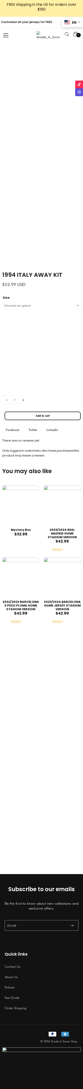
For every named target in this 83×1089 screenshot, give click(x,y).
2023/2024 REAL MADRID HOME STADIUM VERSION (62, 533)
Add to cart (43, 415)
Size (6, 298)
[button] (12, 430)
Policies (10, 987)
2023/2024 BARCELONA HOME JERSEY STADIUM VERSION (62, 605)
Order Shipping (15, 1008)
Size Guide (12, 997)
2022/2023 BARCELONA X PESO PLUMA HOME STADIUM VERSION (21, 605)
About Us (11, 977)
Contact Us (12, 966)
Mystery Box (21, 530)
